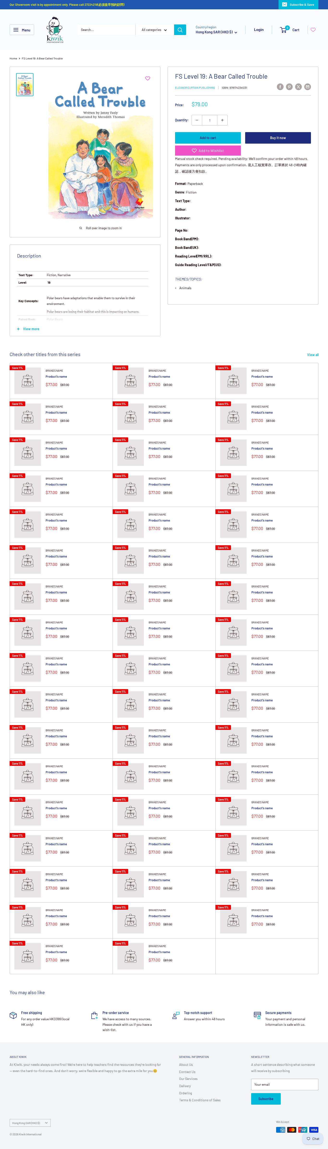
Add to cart (208, 138)
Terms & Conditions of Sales (200, 1100)
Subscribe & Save (302, 4)
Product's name (56, 376)
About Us (186, 1064)
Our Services (188, 1079)
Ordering (185, 1093)
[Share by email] (307, 86)
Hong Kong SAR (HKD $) (26, 1123)
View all (313, 355)
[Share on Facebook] (280, 86)
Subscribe (265, 1099)
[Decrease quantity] (197, 120)
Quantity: (182, 120)
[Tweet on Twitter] (298, 86)
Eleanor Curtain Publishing (195, 87)
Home (13, 58)
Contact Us (187, 1072)
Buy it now (278, 138)
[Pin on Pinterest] (289, 86)
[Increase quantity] (222, 120)
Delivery (185, 1086)
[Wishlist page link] (313, 29)
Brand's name (54, 370)
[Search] (180, 29)
